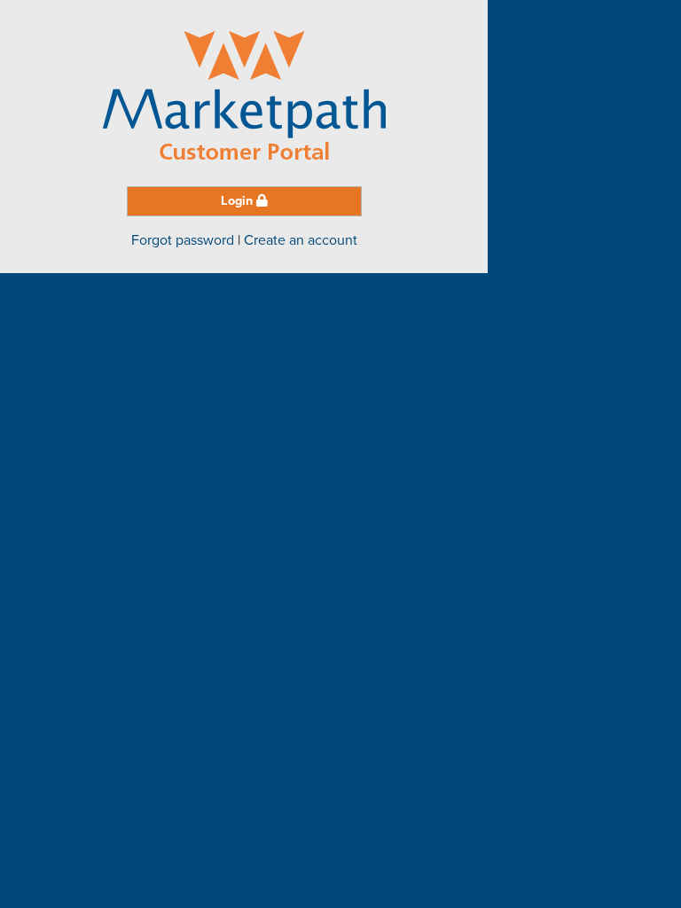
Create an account (300, 240)
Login (238, 200)
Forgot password (182, 240)
